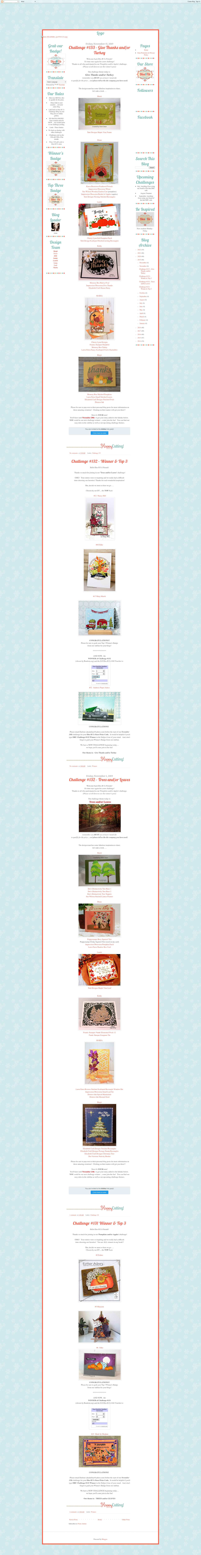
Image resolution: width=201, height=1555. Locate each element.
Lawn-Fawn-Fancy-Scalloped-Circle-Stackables (99, 349)
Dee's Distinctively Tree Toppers (99, 894)
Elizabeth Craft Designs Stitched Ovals (99, 399)
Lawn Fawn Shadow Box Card (99, 947)
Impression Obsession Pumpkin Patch (99, 944)
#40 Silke (99, 544)
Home (100, 1519)
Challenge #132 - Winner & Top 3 (100, 461)
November (143, 266)
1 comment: (73, 1215)
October (142, 293)
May (141, 310)
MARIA (99, 295)
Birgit (99, 355)
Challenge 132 (94, 1215)
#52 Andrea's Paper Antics (99, 687)
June (141, 306)
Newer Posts (73, 1519)
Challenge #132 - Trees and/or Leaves (99, 779)
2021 (139, 253)
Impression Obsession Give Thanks (99, 285)
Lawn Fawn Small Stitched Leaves (99, 397)
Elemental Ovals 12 (108, 1032)
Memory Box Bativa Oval (99, 282)
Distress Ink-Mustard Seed (99, 1097)
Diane (99, 140)
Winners (94, 766)
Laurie (99, 202)
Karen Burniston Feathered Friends (99, 186)
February (143, 320)
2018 (139, 327)
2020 (139, 256)
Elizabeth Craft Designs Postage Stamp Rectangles (99, 1151)
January (142, 323)
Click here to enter (99, 433)
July (141, 303)
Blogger (104, 1539)
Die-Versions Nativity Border (99, 1156)
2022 (139, 249)
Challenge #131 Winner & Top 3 (99, 1223)
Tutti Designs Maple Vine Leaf (99, 988)
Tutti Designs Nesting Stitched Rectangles (99, 196)
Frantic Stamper (89, 1032)
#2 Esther (99, 1255)
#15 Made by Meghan (99, 1434)
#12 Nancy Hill (99, 495)
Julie (55, 256)
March (142, 316)
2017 (139, 331)
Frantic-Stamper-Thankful (99, 344)
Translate (62, 85)
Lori (55, 265)
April (141, 313)
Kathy (99, 246)
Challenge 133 (96, 453)
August (142, 300)
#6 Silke (99, 1347)
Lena (55, 263)
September (143, 296)
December (143, 262)
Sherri (99, 96)
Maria (55, 267)
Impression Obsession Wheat (99, 189)
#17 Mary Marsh (99, 596)
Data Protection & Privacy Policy (146, 54)
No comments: (74, 453)
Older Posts (126, 1519)
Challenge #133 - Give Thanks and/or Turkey (99, 50)
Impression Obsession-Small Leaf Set (99, 1091)
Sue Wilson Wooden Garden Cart (94, 191)
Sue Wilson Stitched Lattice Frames (99, 896)
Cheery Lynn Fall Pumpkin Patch (99, 238)
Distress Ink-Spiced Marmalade (99, 1094)
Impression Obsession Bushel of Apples (96, 194)
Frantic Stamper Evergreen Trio (99, 1035)
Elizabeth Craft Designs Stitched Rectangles (99, 1148)
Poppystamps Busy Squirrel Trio (99, 939)
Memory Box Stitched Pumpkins (99, 394)
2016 (139, 334)
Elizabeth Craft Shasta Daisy (99, 288)
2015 (139, 338)
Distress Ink (99, 402)
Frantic (98, 1032)
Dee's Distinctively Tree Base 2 (99, 891)
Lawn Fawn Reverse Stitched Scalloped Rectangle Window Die (99, 1089)
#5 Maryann (99, 1306)
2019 (139, 260)
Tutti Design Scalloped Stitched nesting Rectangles (99, 240)
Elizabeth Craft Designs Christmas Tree (99, 1153)
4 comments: (74, 1512)
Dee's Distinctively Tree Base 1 (99, 888)
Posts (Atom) (82, 1524)
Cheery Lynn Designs (99, 342)
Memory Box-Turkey (99, 347)
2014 (139, 341)
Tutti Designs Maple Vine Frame (99, 132)
